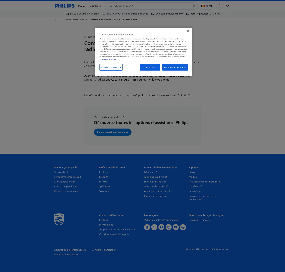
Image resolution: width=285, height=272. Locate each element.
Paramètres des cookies (111, 67)
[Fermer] (188, 30)
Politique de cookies (109, 59)
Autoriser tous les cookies (175, 67)
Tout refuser (150, 67)
